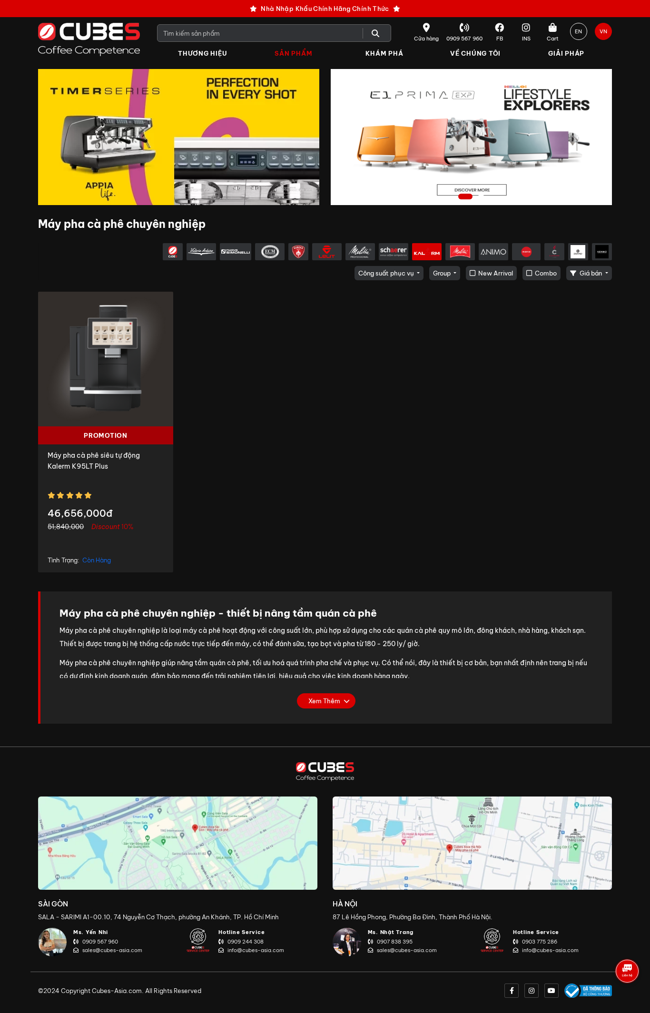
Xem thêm (324, 701)
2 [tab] (482, 197)
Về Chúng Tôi (475, 53)
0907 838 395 (395, 941)
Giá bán (590, 273)
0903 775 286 (539, 941)
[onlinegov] (588, 990)
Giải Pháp (566, 53)
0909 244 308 (245, 941)
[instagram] (531, 990)
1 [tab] (465, 197)
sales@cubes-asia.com (112, 950)
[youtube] (551, 990)
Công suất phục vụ (386, 273)
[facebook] (511, 990)
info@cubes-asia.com (255, 950)
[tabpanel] (471, 137)
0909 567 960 (100, 941)
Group (442, 273)
